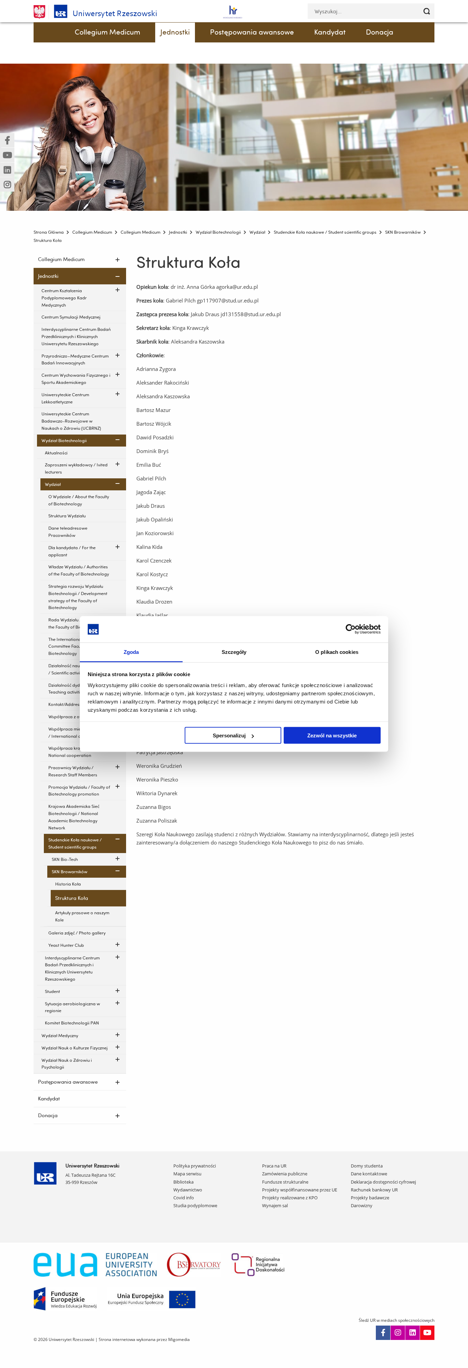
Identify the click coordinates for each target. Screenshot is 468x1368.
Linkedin (412, 1333)
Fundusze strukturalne (285, 1182)
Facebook (383, 1333)
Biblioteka (183, 1182)
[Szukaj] (426, 11)
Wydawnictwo (187, 1190)
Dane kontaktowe (369, 1174)
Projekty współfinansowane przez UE (299, 1190)
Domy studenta (367, 1166)
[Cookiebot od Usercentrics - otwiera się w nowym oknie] (351, 629)
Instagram (398, 1333)
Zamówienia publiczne (284, 1174)
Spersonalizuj (229, 735)
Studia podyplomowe (195, 1205)
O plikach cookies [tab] (336, 652)
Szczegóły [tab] (234, 652)
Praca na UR (274, 1166)
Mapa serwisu (187, 1174)
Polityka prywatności (194, 1166)
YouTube (427, 1333)
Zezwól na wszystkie (332, 735)
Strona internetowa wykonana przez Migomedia (144, 1339)
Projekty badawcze (370, 1198)
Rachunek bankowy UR (374, 1190)
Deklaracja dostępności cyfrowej (383, 1182)
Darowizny (361, 1205)
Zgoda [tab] (131, 652)
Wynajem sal (275, 1205)
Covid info (183, 1198)
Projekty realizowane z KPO (290, 1198)
